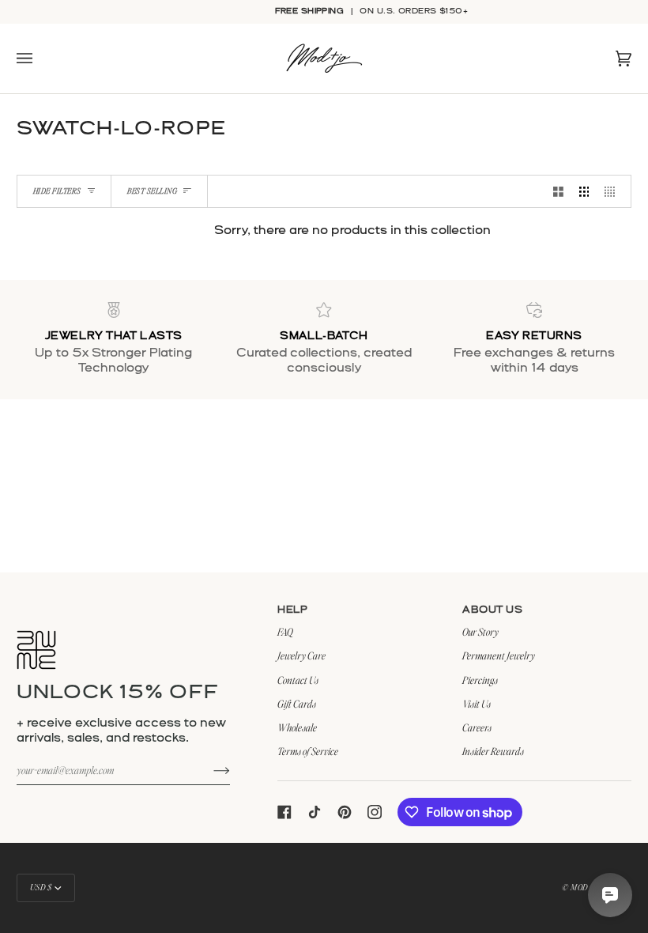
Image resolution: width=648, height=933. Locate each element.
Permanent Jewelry (498, 655)
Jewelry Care (301, 655)
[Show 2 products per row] (558, 191)
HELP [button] (292, 610)
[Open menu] (40, 58)
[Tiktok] (314, 812)
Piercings (480, 680)
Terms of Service (307, 751)
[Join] (209, 770)
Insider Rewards (493, 751)
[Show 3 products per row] (584, 191)
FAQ (285, 631)
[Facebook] (284, 812)
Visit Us (476, 703)
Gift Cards (296, 703)
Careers (477, 727)
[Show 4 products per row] (614, 191)
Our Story (480, 631)
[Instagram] (374, 812)
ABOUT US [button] (492, 610)
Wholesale (297, 727)
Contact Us (297, 680)
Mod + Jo (587, 887)
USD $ (41, 887)
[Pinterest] (344, 812)
